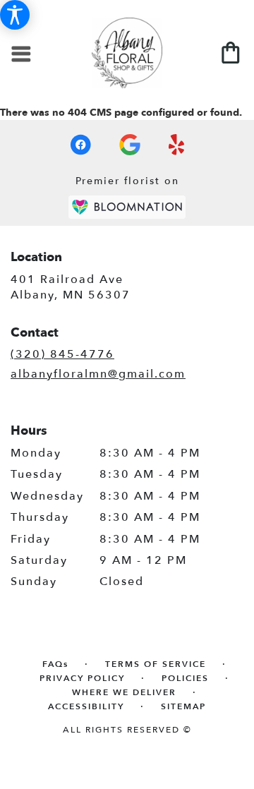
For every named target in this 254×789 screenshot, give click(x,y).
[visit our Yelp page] (177, 144)
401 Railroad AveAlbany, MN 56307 (71, 287)
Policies (185, 678)
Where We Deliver (124, 692)
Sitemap (183, 706)
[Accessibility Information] (15, 15)
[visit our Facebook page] (80, 144)
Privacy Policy (82, 678)
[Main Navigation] (22, 55)
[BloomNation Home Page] (127, 207)
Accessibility (86, 706)
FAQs (55, 664)
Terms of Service (155, 664)
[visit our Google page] (130, 144)
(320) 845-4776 (62, 354)
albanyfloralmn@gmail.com (98, 374)
